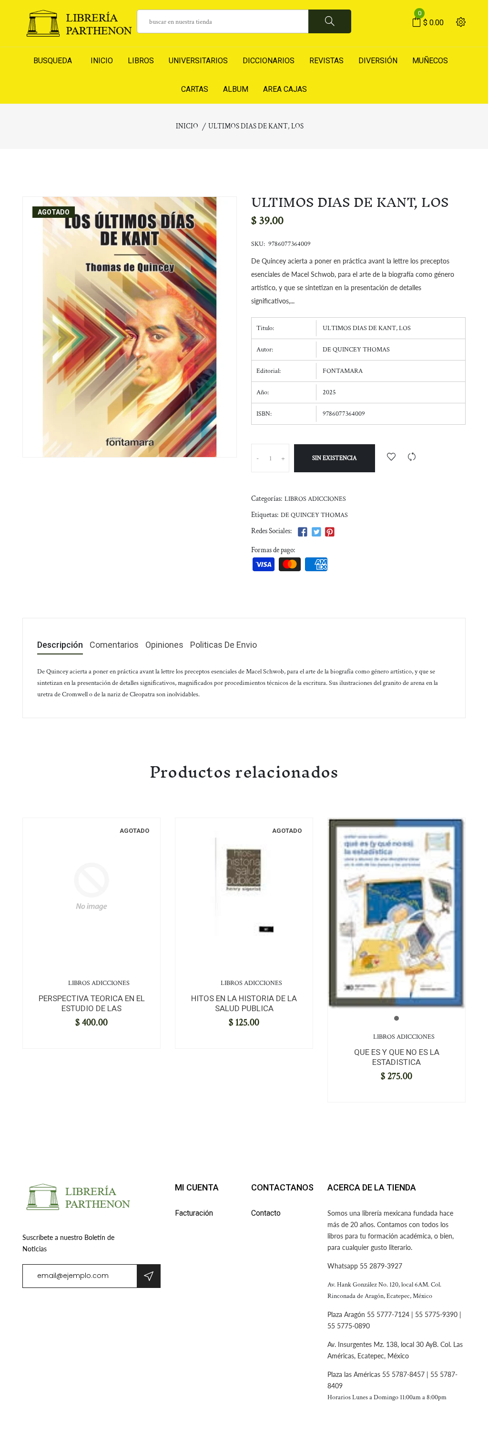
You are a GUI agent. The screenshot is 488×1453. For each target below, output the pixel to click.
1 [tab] (396, 1018)
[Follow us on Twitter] (316, 532)
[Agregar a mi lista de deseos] (391, 457)
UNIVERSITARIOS (198, 60)
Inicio (187, 126)
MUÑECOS (430, 60)
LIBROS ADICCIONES (315, 499)
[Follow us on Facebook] (302, 532)
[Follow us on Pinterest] (330, 532)
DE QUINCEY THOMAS (314, 515)
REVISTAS (326, 60)
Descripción (60, 645)
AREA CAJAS (285, 89)
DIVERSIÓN (377, 60)
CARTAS (194, 89)
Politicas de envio (223, 645)
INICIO (100, 60)
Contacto (266, 1213)
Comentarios (114, 645)
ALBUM (235, 89)
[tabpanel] (91, 886)
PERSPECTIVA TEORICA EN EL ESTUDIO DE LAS (92, 1003)
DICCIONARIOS (269, 60)
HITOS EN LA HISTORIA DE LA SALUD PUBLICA (244, 1003)
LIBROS (141, 60)
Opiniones (164, 645)
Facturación (194, 1213)
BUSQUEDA (52, 60)
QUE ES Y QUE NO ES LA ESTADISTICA (396, 1056)
